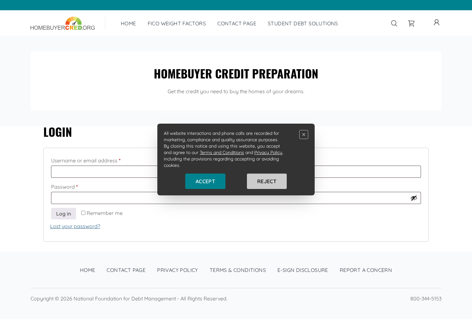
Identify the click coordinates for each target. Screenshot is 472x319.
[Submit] (394, 23)
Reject (266, 181)
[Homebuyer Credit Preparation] (63, 23)
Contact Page (236, 23)
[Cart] (411, 23)
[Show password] (413, 197)
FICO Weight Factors (177, 23)
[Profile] (436, 22)
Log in (63, 213)
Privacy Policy (177, 270)
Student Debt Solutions (303, 23)
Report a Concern (366, 270)
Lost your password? (75, 226)
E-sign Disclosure (302, 270)
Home (128, 23)
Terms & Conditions (238, 270)
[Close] (303, 134)
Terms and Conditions (222, 152)
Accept (205, 181)
